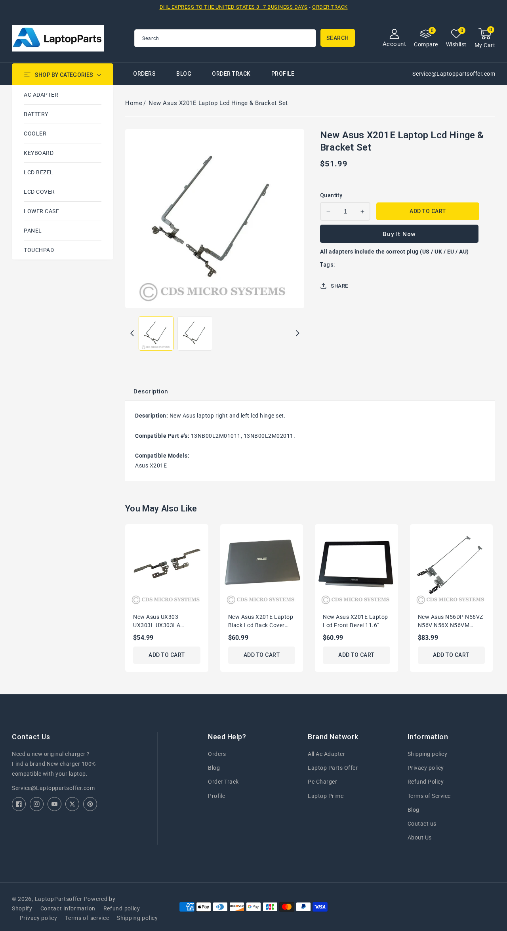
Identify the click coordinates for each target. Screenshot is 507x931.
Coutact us (422, 823)
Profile (216, 796)
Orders (217, 754)
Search (337, 38)
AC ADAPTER (41, 95)
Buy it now (399, 234)
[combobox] (225, 38)
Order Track (330, 7)
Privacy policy (426, 768)
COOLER (35, 133)
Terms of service (87, 918)
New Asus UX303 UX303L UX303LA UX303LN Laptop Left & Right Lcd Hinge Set (164, 622)
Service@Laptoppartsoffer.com (53, 788)
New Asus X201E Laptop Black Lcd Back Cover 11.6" (261, 622)
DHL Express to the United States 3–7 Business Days (234, 7)
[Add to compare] (205, 551)
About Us (420, 837)
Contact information (67, 908)
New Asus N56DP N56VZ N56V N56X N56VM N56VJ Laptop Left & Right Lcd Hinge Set (450, 622)
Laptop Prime (325, 796)
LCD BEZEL (38, 172)
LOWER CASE (41, 211)
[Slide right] (297, 333)
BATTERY (36, 114)
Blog (214, 768)
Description (150, 391)
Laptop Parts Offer (333, 768)
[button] (485, 38)
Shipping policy (428, 754)
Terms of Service (429, 796)
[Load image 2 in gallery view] (194, 333)
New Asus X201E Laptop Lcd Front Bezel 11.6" (355, 621)
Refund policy (121, 908)
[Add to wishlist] (205, 535)
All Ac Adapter (326, 754)
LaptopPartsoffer (58, 899)
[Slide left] (132, 333)
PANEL (33, 230)
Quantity (331, 195)
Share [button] (339, 286)
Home (133, 103)
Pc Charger (322, 781)
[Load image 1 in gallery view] (156, 333)
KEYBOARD (38, 153)
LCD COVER (39, 192)
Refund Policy (426, 781)
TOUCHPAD (39, 250)
